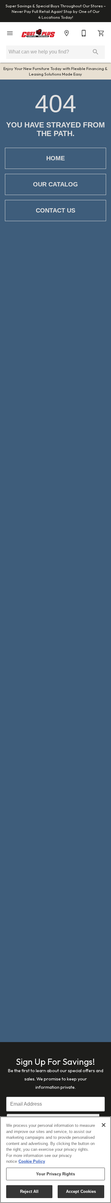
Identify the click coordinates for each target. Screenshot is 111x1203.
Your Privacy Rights (55, 1174)
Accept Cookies (81, 1191)
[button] (9, 33)
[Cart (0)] (101, 33)
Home (55, 158)
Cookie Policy (31, 1161)
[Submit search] (95, 51)
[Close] (103, 1125)
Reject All (29, 1191)
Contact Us (55, 210)
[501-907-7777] (83, 33)
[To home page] (38, 33)
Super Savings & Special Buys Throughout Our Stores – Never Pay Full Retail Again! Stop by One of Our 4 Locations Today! (56, 11)
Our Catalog (55, 184)
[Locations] (66, 33)
